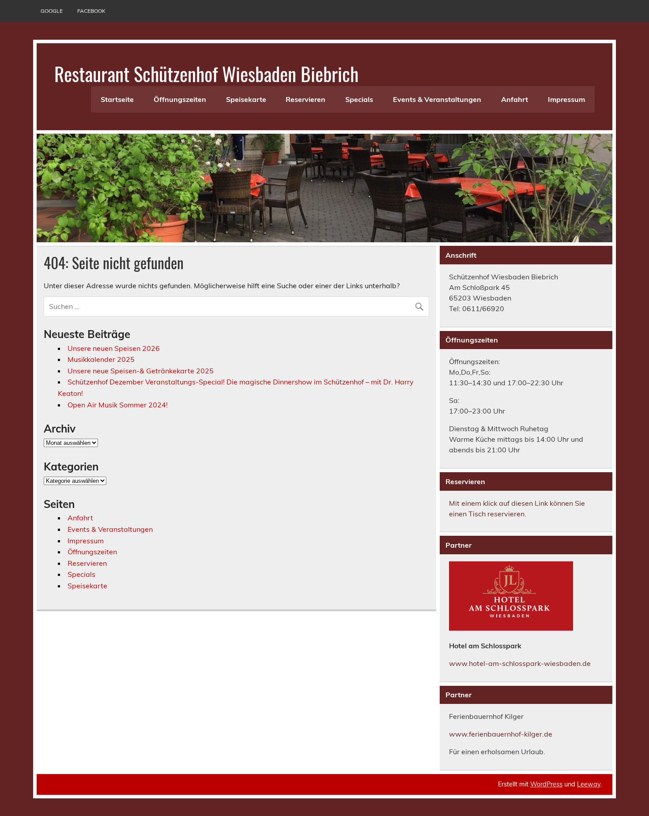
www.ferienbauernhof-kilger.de (500, 734)
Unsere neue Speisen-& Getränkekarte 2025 (141, 370)
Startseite (117, 99)
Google (52, 11)
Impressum (566, 99)
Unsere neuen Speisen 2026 (114, 348)
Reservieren (305, 99)
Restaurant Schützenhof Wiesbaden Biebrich (206, 73)
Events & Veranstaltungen (437, 99)
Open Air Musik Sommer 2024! (118, 404)
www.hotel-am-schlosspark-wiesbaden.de (520, 663)
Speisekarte (246, 99)
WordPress (546, 784)
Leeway (588, 784)
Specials (359, 99)
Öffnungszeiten (180, 99)
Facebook (91, 11)
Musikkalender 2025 (101, 359)
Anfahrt (514, 99)
